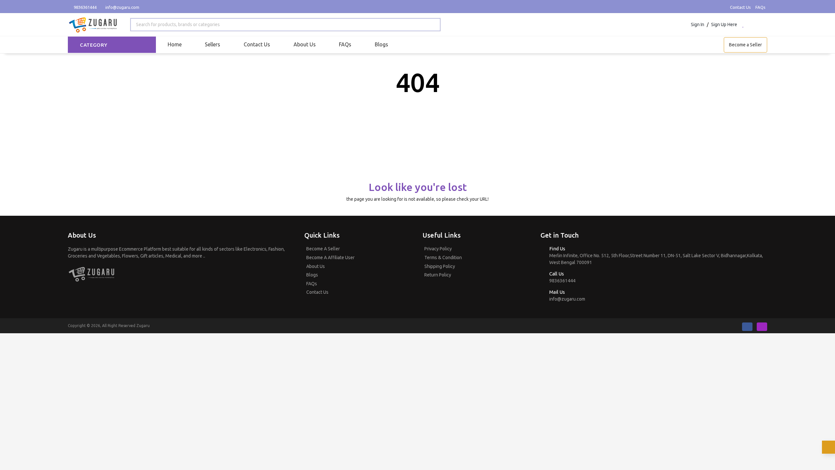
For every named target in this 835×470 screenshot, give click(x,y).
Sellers (212, 44)
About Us (305, 44)
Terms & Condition (443, 257)
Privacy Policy (438, 248)
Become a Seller (745, 44)
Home (175, 44)
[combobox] (285, 24)
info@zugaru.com (122, 7)
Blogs (381, 44)
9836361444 (85, 7)
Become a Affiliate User (330, 257)
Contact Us (740, 7)
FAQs (760, 7)
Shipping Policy (439, 266)
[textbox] (176, 24)
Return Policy (437, 274)
